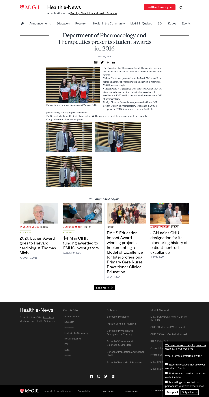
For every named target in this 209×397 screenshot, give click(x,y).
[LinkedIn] (113, 376)
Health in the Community (109, 23)
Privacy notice (107, 391)
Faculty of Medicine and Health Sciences (93, 13)
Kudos (172, 23)
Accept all (172, 392)
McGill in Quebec (141, 23)
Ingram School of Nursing (121, 323)
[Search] (181, 8)
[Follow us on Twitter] (105, 376)
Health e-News (64, 7)
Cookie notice (131, 391)
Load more (102, 287)
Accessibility (84, 391)
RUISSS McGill (159, 341)
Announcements (40, 23)
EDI (160, 23)
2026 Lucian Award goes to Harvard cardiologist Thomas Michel (38, 245)
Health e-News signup (159, 7)
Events (186, 23)
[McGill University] (32, 7)
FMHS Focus (157, 354)
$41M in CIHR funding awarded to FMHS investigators (81, 243)
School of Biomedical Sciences (124, 362)
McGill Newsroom (160, 368)
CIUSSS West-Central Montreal (168, 334)
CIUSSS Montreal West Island (167, 327)
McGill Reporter (159, 361)
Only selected (190, 392)
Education (63, 23)
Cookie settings (158, 390)
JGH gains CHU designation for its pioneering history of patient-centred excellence (168, 242)
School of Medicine (118, 316)
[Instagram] (98, 376)
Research (81, 23)
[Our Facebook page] (91, 376)
